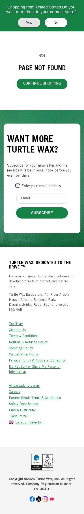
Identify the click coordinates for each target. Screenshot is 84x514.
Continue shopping (42, 83)
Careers (14, 392)
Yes (29, 22)
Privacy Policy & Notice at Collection (37, 360)
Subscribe (42, 213)
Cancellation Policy (24, 354)
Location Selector (28, 422)
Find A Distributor (22, 410)
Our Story (16, 324)
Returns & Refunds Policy (28, 342)
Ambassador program (24, 386)
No (56, 22)
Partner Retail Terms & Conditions (35, 398)
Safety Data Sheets (23, 404)
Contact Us (17, 330)
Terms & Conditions (23, 336)
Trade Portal (18, 416)
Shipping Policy (21, 348)
